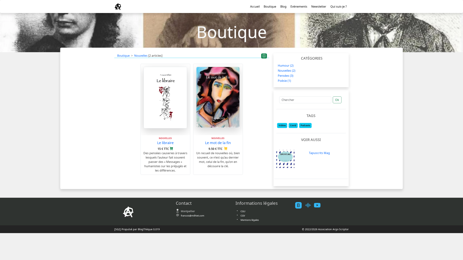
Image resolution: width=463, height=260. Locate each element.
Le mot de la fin (218, 142)
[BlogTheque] (300, 205)
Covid (293, 125)
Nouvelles (141, 56)
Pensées (285, 76)
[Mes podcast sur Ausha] (309, 205)
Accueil (255, 6)
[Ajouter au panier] (171, 149)
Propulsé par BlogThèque (137, 229)
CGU (243, 211)
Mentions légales (250, 220)
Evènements (298, 6)
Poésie (284, 81)
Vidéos (282, 125)
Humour (286, 66)
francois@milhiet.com (192, 215)
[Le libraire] (165, 97)
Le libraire (165, 142)
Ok (337, 100)
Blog (283, 6)
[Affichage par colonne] (264, 55)
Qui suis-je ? (338, 6)
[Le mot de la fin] (218, 97)
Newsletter (318, 6)
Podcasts (305, 125)
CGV (243, 215)
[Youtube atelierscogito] (318, 205)
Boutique (270, 6)
